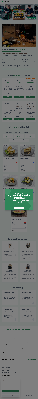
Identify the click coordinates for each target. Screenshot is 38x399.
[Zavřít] (31, 191)
